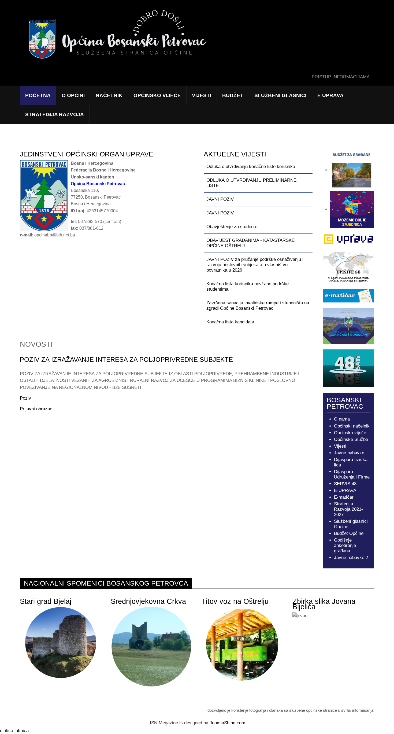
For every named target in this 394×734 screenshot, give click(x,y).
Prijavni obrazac (36, 408)
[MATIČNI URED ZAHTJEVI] (348, 295)
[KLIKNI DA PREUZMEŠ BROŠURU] (348, 325)
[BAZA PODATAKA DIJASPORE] (348, 266)
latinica (21, 730)
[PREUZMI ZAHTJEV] (348, 239)
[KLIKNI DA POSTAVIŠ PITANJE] (348, 368)
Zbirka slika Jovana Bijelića (323, 604)
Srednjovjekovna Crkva (148, 601)
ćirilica (6, 730)
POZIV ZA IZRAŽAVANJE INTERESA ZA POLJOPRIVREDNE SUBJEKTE (126, 359)
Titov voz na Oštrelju (235, 601)
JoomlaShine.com (227, 722)
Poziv (25, 398)
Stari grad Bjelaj (45, 601)
